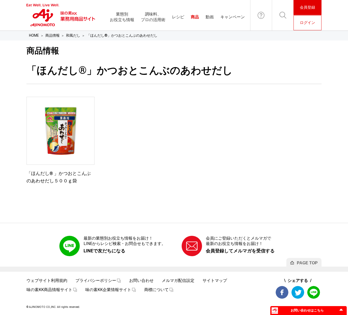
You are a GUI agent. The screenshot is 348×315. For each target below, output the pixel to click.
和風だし (73, 35)
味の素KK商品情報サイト (49, 289)
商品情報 (52, 35)
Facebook (282, 292)
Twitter (297, 292)
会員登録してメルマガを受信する (240, 250)
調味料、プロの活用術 (153, 17)
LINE (313, 292)
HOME (34, 35)
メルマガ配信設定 (178, 280)
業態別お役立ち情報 (122, 17)
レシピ (178, 17)
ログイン (307, 22)
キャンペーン (232, 17)
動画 (210, 17)
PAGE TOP (307, 263)
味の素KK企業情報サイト (108, 289)
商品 (195, 17)
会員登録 (307, 7)
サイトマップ (215, 280)
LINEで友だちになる (104, 250)
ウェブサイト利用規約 (46, 280)
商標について (156, 289)
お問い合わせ (261, 15)
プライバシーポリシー (95, 280)
